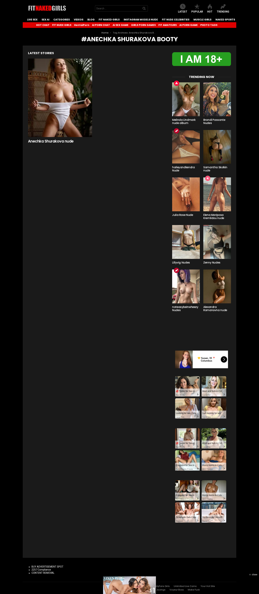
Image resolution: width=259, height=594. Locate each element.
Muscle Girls (202, 19)
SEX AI (45, 19)
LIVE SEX (32, 19)
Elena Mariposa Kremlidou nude (213, 216)
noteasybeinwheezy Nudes (185, 308)
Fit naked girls (109, 19)
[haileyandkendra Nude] (186, 147)
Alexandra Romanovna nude (215, 308)
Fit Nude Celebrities (175, 19)
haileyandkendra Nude (183, 168)
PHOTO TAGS (208, 25)
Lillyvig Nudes (181, 262)
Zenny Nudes (211, 262)
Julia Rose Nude (182, 215)
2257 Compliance (41, 569)
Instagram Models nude (141, 19)
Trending (223, 11)
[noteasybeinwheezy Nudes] (186, 286)
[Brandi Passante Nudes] (217, 99)
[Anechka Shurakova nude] (60, 98)
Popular (197, 11)
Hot (209, 11)
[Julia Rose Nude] (186, 194)
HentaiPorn (81, 25)
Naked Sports (225, 19)
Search (144, 9)
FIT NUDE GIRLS (61, 25)
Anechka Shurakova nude (50, 141)
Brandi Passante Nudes (214, 121)
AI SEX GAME (120, 25)
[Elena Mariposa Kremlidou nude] (217, 194)
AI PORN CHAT (101, 25)
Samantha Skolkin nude (215, 168)
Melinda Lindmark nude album (184, 121)
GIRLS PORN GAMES (143, 25)
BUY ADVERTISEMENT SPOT (47, 566)
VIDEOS (78, 19)
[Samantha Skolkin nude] (217, 147)
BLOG (91, 19)
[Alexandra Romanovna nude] (217, 286)
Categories (61, 19)
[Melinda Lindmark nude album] (186, 99)
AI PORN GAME (188, 25)
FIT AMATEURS (167, 25)
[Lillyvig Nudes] (186, 242)
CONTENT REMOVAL (43, 572)
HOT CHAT (43, 25)
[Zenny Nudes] (217, 242)
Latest (182, 11)
